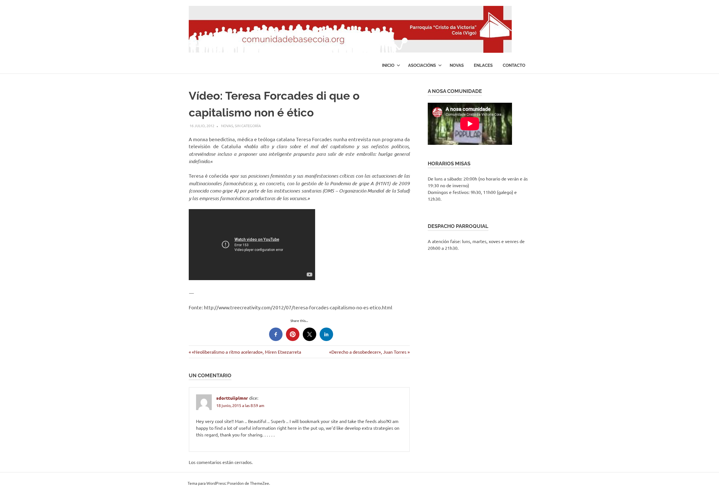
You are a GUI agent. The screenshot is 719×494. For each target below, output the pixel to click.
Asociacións (422, 65)
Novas (457, 65)
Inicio (388, 65)
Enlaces (483, 65)
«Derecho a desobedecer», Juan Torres (367, 352)
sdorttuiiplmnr (232, 398)
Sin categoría (248, 125)
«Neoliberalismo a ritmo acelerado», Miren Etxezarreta (246, 352)
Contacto (514, 65)
